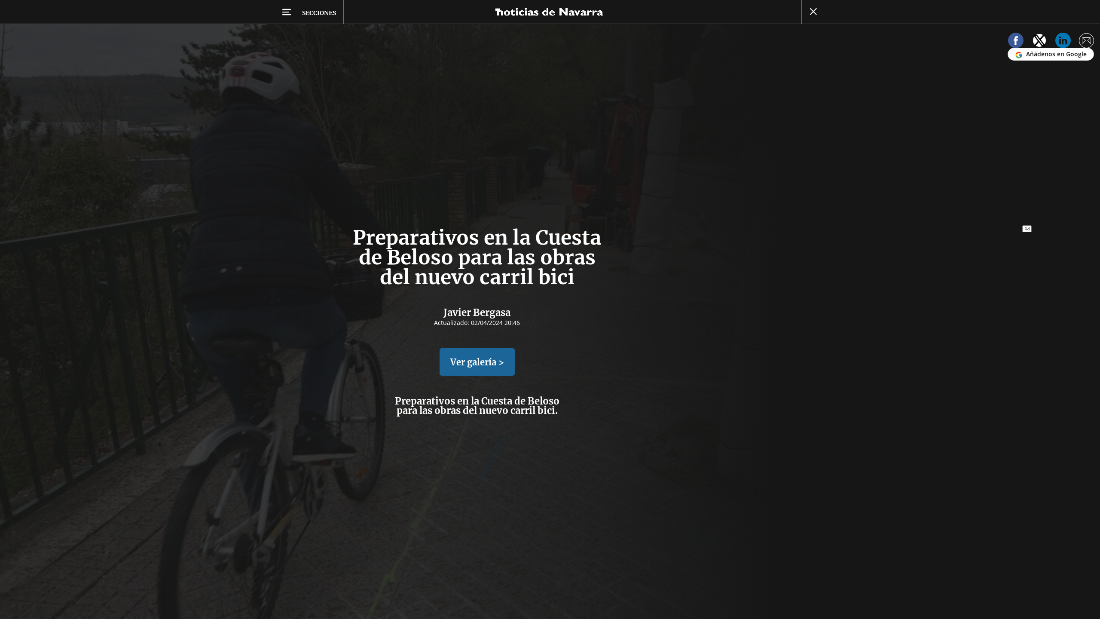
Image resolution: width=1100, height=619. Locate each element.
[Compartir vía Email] (1086, 42)
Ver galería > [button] (477, 362)
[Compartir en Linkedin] (1063, 42)
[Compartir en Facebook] (1016, 42)
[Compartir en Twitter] (1039, 42)
